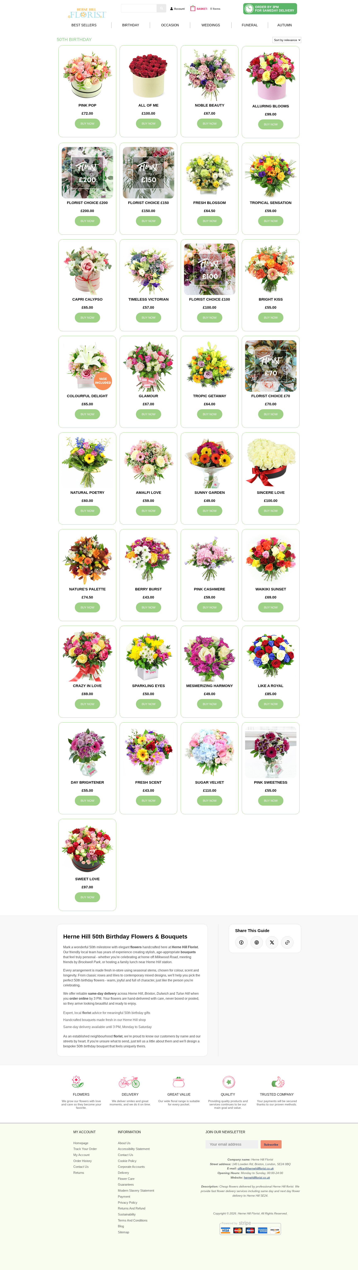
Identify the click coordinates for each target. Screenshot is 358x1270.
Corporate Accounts (131, 1166)
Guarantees (126, 1184)
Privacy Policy (127, 1202)
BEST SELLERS (84, 25)
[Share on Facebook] (241, 942)
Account (179, 8)
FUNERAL (250, 25)
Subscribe (271, 1144)
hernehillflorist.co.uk (257, 1177)
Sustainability (127, 1214)
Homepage (80, 1143)
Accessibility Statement (134, 1149)
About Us (124, 1143)
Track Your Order (85, 1149)
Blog (121, 1226)
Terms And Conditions (133, 1220)
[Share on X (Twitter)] (272, 942)
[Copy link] (287, 942)
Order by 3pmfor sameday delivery (274, 8)
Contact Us (81, 1166)
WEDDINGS (211, 25)
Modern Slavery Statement (136, 1190)
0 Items (215, 8)
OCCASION (170, 25)
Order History (82, 1161)
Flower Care (126, 1178)
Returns (78, 1172)
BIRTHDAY (130, 25)
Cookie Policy (127, 1161)
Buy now (87, 123)
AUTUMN (284, 25)
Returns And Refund (131, 1208)
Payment (124, 1196)
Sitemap (123, 1232)
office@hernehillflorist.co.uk (256, 1168)
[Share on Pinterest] (256, 942)
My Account (81, 1155)
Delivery (123, 1172)
